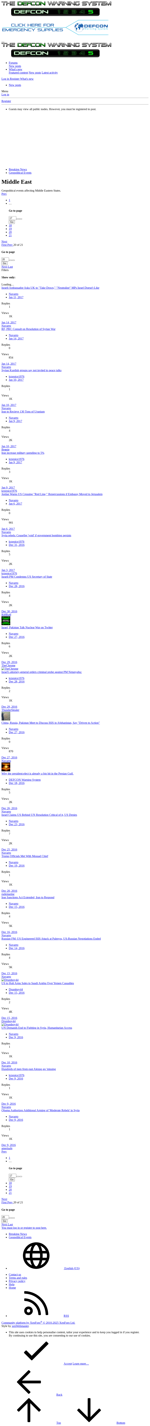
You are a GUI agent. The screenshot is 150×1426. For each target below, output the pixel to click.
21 (10, 235)
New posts (15, 66)
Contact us (15, 1274)
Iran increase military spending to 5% (22, 452)
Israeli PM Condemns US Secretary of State (26, 576)
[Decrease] (20, 219)
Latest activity (50, 72)
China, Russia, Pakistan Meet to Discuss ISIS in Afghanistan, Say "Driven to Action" (50, 722)
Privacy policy (17, 1281)
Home (12, 1287)
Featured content (18, 72)
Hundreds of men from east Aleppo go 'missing (28, 1069)
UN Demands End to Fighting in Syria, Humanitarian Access (36, 1027)
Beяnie (5, 449)
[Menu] (2, 42)
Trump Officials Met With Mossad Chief (24, 856)
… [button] (10, 203)
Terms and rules (18, 1277)
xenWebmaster (20, 1326)
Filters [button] (5, 270)
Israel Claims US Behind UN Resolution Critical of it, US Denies (39, 814)
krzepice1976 (16, 376)
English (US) (72, 1268)
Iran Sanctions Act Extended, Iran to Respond (27, 897)
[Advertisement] (75, 139)
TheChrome (8, 665)
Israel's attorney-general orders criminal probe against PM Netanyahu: (41, 672)
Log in (5, 94)
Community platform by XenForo (38, 1322)
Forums (13, 62)
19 (10, 228)
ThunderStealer (10, 710)
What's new (15, 69)
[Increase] (17, 219)
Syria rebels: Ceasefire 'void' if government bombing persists (36, 535)
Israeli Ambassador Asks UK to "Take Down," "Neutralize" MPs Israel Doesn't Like (50, 287)
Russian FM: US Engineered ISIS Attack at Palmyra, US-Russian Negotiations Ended (51, 938)
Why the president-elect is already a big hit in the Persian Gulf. (37, 773)
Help (11, 1284)
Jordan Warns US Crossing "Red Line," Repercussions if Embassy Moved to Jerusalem (51, 494)
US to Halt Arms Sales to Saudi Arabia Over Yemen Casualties (37, 983)
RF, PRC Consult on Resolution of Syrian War (28, 329)
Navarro (13, 294)
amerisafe (6, 1148)
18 (10, 225)
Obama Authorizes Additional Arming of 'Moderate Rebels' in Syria (40, 1110)
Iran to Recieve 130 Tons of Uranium (23, 411)
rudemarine (7, 894)
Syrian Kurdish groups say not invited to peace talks (31, 370)
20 (10, 232)
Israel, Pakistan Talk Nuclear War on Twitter (27, 627)
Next (4, 241)
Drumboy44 (16, 989)
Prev (4, 193)
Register (6, 101)
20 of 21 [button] (18, 244)
